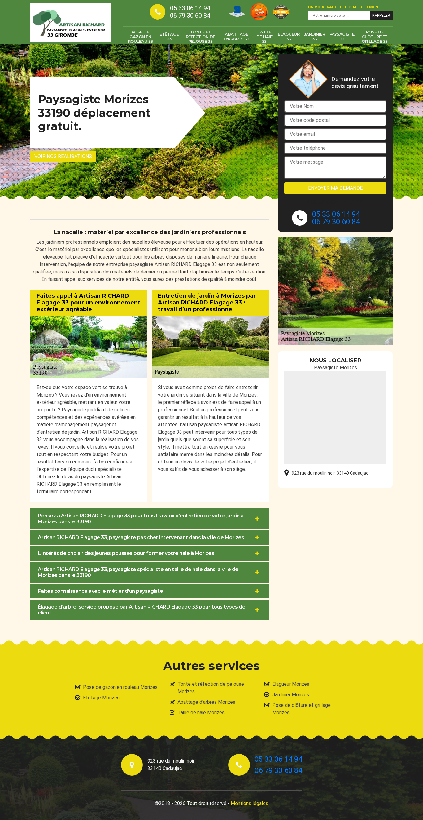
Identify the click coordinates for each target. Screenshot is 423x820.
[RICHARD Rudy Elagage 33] (70, 22)
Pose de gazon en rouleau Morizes (120, 687)
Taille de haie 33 (264, 36)
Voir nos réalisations (63, 156)
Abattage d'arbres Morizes (206, 702)
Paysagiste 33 (342, 36)
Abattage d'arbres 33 (236, 36)
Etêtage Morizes (101, 698)
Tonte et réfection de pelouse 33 (200, 36)
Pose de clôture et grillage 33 (375, 36)
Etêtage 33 (169, 36)
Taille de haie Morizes (201, 713)
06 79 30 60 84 (190, 15)
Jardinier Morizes (290, 695)
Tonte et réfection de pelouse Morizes (210, 687)
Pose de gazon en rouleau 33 (140, 36)
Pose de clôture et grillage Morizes (301, 709)
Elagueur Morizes (290, 684)
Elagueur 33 (288, 36)
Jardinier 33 (314, 36)
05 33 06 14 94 (190, 8)
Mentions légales (249, 803)
